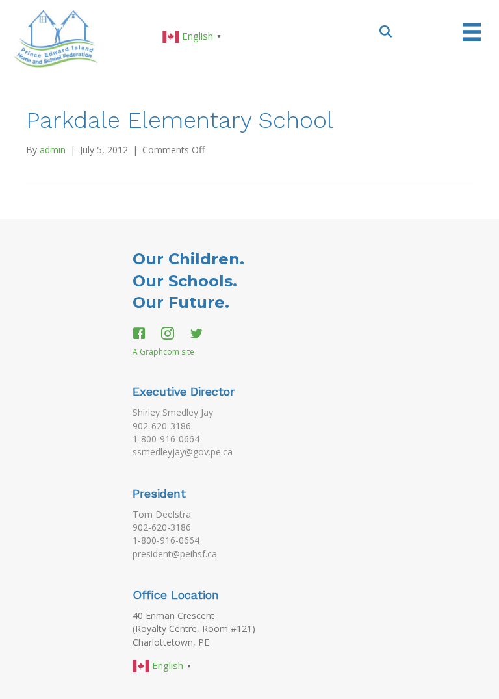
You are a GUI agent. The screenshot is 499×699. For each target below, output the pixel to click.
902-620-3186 (162, 426)
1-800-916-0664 (166, 439)
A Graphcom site (163, 351)
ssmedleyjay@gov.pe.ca (183, 452)
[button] (385, 31)
